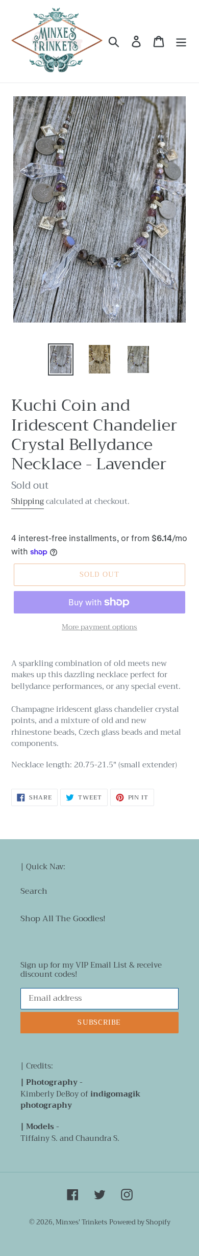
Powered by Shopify (139, 1222)
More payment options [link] (99, 627)
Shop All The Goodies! (63, 919)
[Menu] (181, 41)
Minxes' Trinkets (81, 1222)
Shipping (27, 501)
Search (33, 891)
